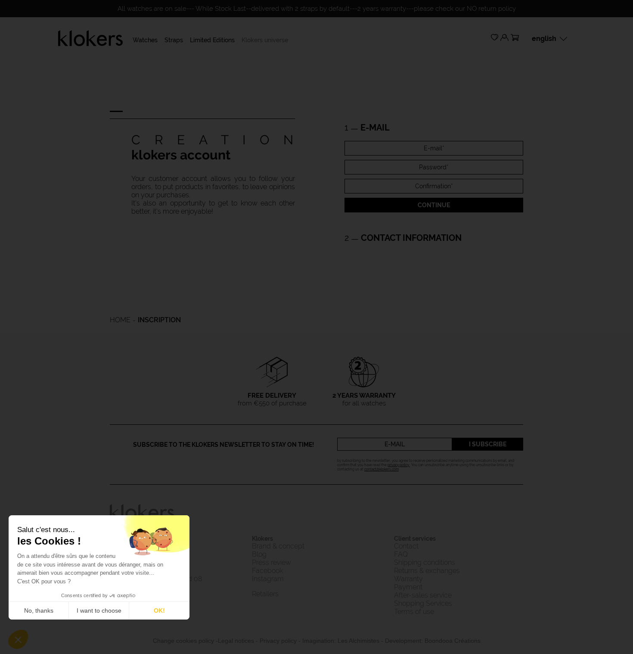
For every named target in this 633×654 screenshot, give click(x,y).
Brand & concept (279, 546)
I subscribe (487, 444)
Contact (406, 546)
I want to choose (99, 610)
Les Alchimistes (358, 640)
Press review (271, 562)
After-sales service (423, 595)
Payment (408, 587)
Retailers (265, 594)
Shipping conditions (424, 562)
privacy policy (399, 465)
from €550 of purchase (272, 399)
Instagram (268, 579)
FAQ (401, 554)
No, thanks (38, 610)
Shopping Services (423, 603)
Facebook (267, 571)
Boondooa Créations (453, 640)
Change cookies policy (183, 640)
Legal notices (236, 640)
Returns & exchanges (427, 571)
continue (434, 205)
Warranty (408, 579)
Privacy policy (278, 640)
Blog (259, 554)
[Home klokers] (90, 38)
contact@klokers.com (381, 469)
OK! (159, 610)
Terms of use (414, 611)
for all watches (364, 399)
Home (120, 320)
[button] (18, 639)
